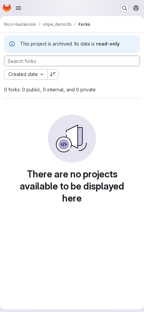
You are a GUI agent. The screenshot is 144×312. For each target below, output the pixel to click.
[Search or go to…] (125, 8)
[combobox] (25, 74)
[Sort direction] (53, 74)
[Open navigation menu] (18, 8)
